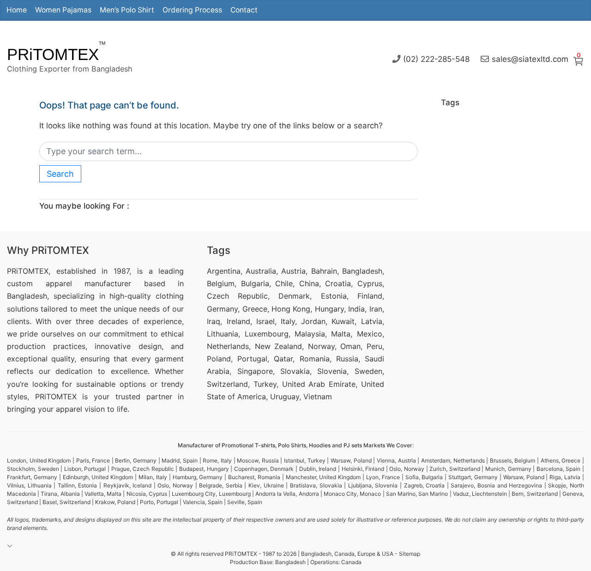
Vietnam (317, 396)
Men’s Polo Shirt (127, 10)
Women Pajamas (63, 10)
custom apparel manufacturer (69, 283)
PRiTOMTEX (53, 54)
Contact (244, 10)
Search (60, 174)
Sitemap (409, 553)
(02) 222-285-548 (436, 58)
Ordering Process (192, 10)
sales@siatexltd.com (530, 58)
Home (16, 10)
